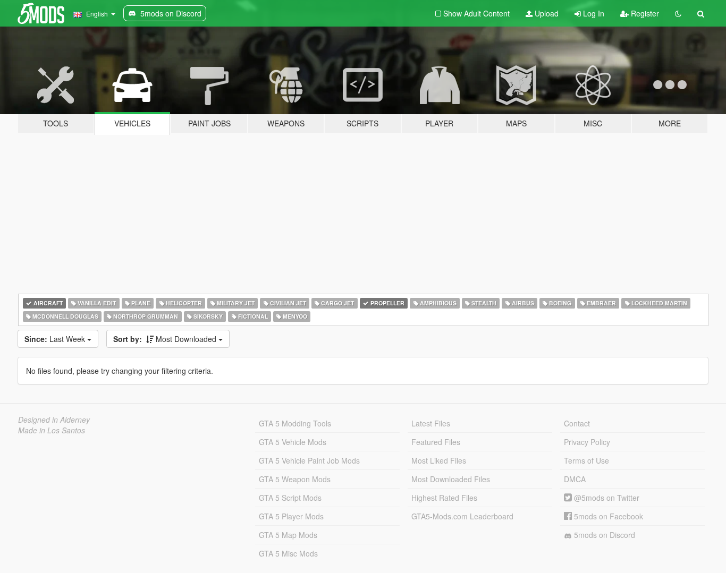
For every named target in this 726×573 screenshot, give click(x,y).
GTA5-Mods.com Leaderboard (462, 516)
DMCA (575, 479)
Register (644, 13)
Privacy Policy (587, 442)
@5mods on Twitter (605, 497)
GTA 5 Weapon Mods (295, 479)
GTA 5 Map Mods (288, 534)
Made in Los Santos (51, 430)
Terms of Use (586, 460)
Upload (546, 13)
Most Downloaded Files (450, 479)
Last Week (55, 338)
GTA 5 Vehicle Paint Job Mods (309, 460)
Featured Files (435, 442)
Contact (577, 423)
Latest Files (430, 423)
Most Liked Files (438, 460)
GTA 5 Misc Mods (288, 553)
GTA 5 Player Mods (291, 516)
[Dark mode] (678, 13)
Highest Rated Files (444, 497)
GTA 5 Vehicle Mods (292, 442)
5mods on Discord (603, 534)
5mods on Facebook (607, 516)
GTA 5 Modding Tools (295, 423)
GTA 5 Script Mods (290, 497)
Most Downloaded (165, 338)
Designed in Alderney (54, 419)
